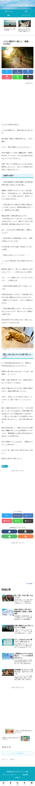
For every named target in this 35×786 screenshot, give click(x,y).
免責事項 (25, 774)
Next (34, 26)
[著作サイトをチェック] (9, 531)
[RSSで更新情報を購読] (25, 536)
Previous (1, 26)
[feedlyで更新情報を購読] (9, 536)
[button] (28, 77)
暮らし (5, 466)
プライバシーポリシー (9, 774)
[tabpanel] (18, 26)
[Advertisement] (17, 102)
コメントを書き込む (17, 753)
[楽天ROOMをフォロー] (25, 531)
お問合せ (17, 777)
